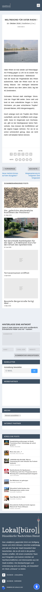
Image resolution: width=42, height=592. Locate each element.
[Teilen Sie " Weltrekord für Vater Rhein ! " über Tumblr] (19, 154)
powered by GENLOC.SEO (15, 587)
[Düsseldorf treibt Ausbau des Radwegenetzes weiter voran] (6, 489)
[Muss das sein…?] (6, 453)
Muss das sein (20, 453)
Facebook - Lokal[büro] (15, 575)
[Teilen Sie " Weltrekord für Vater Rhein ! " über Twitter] (15, 154)
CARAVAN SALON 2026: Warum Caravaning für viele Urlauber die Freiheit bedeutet (23, 461)
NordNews (19, 482)
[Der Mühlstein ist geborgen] (6, 481)
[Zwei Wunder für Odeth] (6, 498)
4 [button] (22, 60)
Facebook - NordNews (14, 581)
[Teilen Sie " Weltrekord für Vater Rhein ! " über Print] (31, 154)
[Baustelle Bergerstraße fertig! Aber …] (21, 288)
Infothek (12, 446)
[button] (38, 5)
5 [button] (24, 60)
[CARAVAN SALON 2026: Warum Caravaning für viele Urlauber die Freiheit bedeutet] (6, 460)
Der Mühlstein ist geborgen (19, 480)
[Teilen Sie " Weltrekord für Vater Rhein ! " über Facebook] (11, 154)
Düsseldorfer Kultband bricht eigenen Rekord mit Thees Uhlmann (22, 505)
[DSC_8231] (21, 62)
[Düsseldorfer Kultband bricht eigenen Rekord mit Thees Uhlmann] (6, 506)
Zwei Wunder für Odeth (17, 497)
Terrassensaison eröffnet (16, 273)
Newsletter (17, 446)
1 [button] (17, 60)
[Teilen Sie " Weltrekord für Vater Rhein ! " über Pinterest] (23, 154)
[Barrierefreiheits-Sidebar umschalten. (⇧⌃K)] (37, 587)
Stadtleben (26, 23)
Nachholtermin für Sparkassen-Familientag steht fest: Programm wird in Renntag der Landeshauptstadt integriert (23, 471)
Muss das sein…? (16, 452)
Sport (11, 475)
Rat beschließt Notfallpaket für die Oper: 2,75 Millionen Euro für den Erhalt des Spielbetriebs (20, 242)
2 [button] (19, 60)
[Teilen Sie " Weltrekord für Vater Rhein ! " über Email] (27, 154)
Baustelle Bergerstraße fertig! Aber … (19, 302)
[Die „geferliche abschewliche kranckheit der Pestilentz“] (21, 197)
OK (34, 371)
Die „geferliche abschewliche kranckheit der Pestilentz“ (18, 211)
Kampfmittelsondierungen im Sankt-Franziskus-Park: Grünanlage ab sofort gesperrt (23, 443)
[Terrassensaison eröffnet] (21, 260)
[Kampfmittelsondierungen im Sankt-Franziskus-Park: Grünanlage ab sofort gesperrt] (6, 442)
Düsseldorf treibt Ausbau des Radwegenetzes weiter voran (19, 489)
